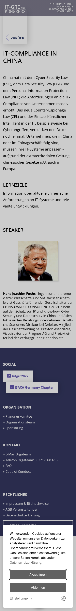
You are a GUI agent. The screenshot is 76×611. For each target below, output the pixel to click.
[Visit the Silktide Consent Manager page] (63, 598)
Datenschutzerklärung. (26, 562)
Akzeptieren (38, 574)
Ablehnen (38, 587)
